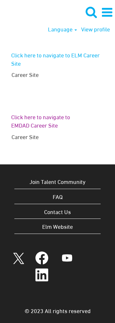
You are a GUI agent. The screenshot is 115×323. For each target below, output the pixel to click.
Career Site (25, 74)
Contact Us (57, 211)
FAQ (58, 196)
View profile (95, 29)
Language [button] (61, 29)
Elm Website (57, 226)
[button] (107, 12)
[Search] (91, 12)
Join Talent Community (57, 181)
